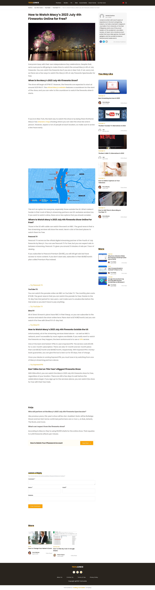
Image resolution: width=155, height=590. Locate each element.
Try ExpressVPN (36, 364)
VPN (81, 339)
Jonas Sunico (110, 16)
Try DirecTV (34, 325)
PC (71, 3)
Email (65, 487)
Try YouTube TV (36, 306)
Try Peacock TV (36, 285)
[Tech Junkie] (33, 3)
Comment (31, 479)
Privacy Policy (94, 577)
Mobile (66, 3)
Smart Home (92, 3)
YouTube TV (56, 8)
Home (30, 8)
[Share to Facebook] (101, 41)
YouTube (47, 8)
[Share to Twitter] (104, 42)
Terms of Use (82, 577)
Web (76, 3)
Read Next (85, 443)
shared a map (44, 122)
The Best (58, 3)
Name (30, 487)
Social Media (83, 3)
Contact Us (70, 577)
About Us (59, 577)
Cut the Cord (102, 3)
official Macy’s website (56, 87)
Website (30, 495)
